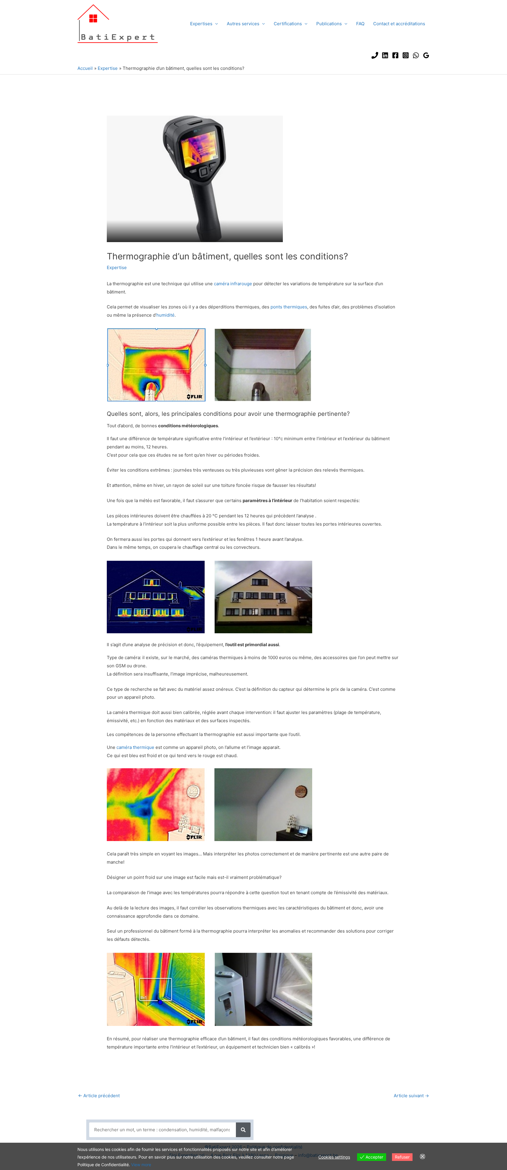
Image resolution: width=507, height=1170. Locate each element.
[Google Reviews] (426, 55)
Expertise (117, 267)
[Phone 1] (374, 55)
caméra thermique (135, 747)
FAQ (360, 23)
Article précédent (99, 1095)
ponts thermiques (289, 307)
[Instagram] (405, 55)
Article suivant (411, 1095)
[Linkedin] (385, 55)
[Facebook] (395, 55)
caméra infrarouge (233, 283)
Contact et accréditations (399, 23)
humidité (165, 315)
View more (141, 1164)
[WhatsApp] (416, 55)
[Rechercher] (243, 1129)
